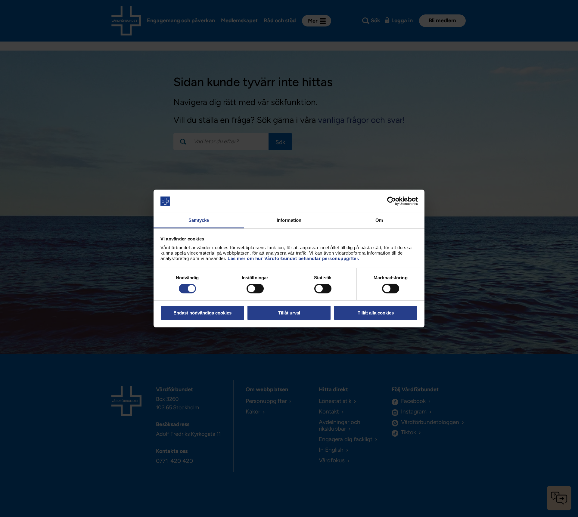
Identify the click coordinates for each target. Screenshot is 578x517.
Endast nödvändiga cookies (202, 312)
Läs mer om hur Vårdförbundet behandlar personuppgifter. (293, 258)
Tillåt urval (289, 312)
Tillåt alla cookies (376, 312)
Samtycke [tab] (198, 220)
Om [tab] (379, 220)
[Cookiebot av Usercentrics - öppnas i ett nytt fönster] (391, 201)
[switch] (255, 288)
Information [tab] (289, 220)
